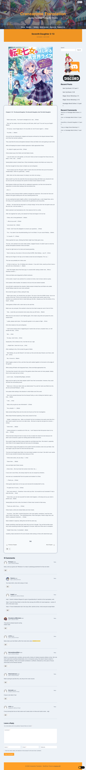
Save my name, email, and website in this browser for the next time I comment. (23, 750)
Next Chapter (49, 544)
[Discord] (81, 2)
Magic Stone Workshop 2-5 (71, 96)
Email (24, 747)
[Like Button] (7, 549)
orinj (9, 706)
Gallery (36, 27)
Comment (7, 730)
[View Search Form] (67, 27)
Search (62, 47)
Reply (55, 562)
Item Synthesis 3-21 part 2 (70, 88)
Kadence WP (57, 766)
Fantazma (40, 36)
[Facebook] (79, 2)
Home (23, 27)
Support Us (61, 27)
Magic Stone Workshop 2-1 (72, 127)
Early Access (44, 27)
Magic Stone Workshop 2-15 (71, 99)
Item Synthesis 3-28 (69, 92)
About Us (53, 27)
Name (6, 747)
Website (43, 747)
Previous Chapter (12, 544)
